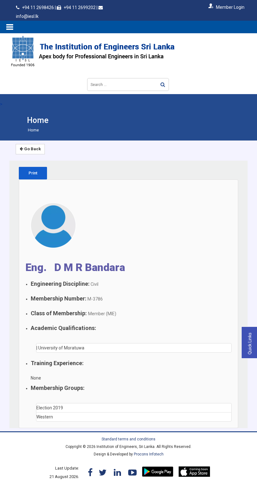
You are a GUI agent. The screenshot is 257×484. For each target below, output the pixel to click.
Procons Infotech (149, 454)
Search (163, 84)
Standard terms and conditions (128, 439)
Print (33, 173)
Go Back (32, 148)
